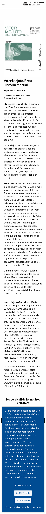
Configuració (23, 485)
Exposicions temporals (15, 90)
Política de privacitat (14, 507)
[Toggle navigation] (3, 3)
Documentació (34, 507)
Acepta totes (23, 500)
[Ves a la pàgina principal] (33, 4)
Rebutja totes (23, 493)
